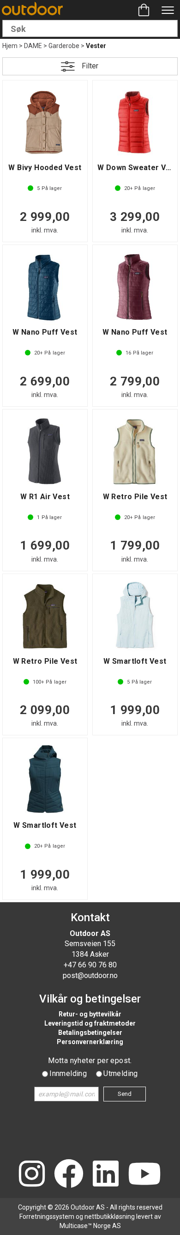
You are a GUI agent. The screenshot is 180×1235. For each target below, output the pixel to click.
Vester (96, 45)
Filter (90, 65)
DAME (33, 45)
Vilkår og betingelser (90, 998)
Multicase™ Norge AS (90, 1225)
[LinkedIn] (106, 1175)
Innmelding (68, 1073)
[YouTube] (144, 1175)
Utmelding (120, 1073)
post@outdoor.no (90, 975)
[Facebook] (69, 1175)
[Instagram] (32, 1175)
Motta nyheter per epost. (90, 1060)
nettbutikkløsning (109, 1216)
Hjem (10, 45)
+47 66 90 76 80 (90, 964)
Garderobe (63, 45)
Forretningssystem (46, 1216)
